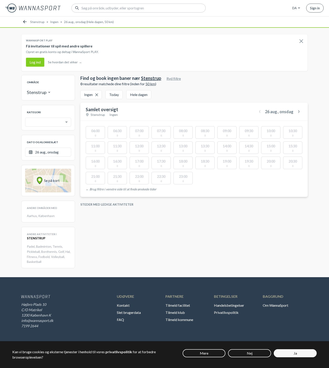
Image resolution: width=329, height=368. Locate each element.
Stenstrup (37, 22)
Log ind (35, 62)
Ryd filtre (174, 78)
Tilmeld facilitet (177, 305)
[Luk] (301, 41)
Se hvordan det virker (65, 62)
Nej (249, 353)
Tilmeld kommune (179, 319)
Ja (295, 353)
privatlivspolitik (118, 352)
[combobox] (295, 8)
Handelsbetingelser (229, 305)
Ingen (54, 22)
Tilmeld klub (175, 312)
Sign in (315, 8)
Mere (204, 353)
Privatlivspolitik (226, 312)
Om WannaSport (275, 305)
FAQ (120, 319)
